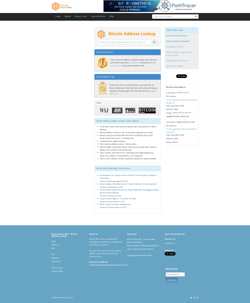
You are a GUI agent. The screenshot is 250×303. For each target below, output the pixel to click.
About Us (55, 244)
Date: (168, 106)
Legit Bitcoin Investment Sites (139, 255)
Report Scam (81, 16)
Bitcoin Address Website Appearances (143, 245)
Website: (169, 109)
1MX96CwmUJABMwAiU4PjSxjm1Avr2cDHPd (108, 265)
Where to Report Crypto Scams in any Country (179, 53)
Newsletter (172, 268)
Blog (112, 16)
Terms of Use (57, 267)
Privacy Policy (57, 271)
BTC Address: (171, 96)
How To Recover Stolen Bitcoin (140, 249)
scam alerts (134, 62)
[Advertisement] (70, 151)
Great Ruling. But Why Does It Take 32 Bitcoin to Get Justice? (128, 184)
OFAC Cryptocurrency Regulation (115, 204)
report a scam (116, 65)
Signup (67, 16)
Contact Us (56, 261)
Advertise (55, 258)
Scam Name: (171, 93)
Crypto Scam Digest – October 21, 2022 (118, 198)
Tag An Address (98, 16)
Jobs (53, 248)
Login (58, 16)
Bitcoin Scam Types (174, 66)
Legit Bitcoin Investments (177, 60)
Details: (169, 113)
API (52, 254)
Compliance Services (174, 46)
